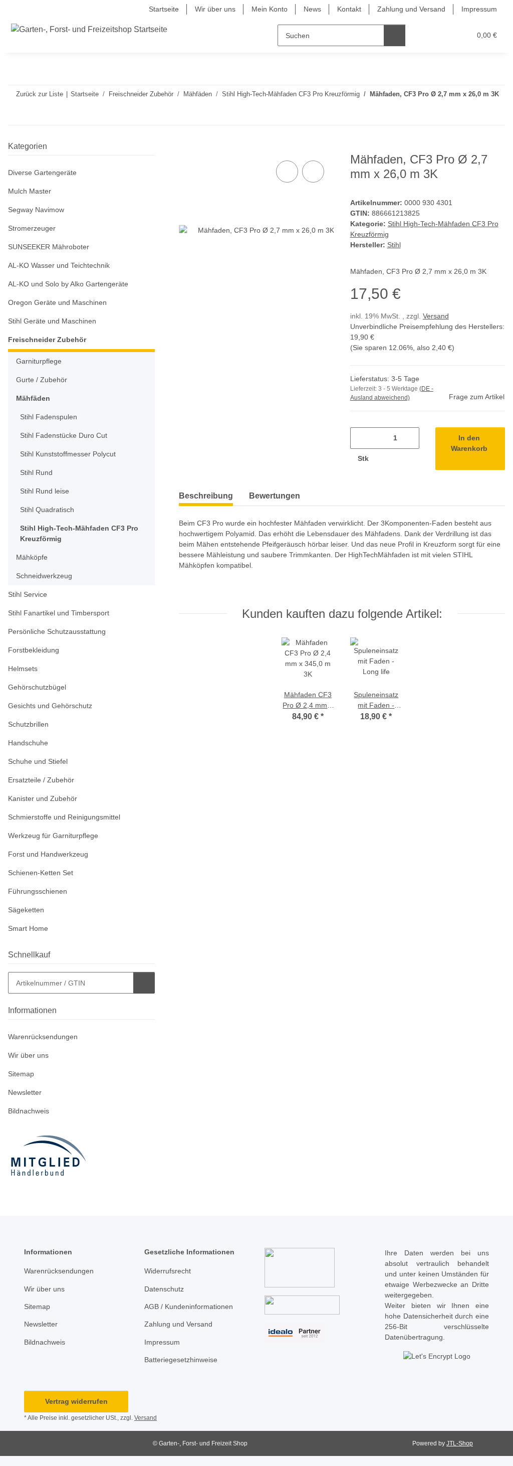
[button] (424, 35)
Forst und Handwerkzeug (48, 854)
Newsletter (25, 1092)
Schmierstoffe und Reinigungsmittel (64, 817)
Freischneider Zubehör (47, 340)
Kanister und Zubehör (42, 798)
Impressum (479, 9)
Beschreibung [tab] (206, 496)
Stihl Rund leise (44, 491)
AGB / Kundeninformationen (188, 1306)
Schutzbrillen (28, 724)
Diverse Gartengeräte (42, 173)
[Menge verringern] (361, 438)
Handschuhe (28, 743)
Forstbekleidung (33, 650)
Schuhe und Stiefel (38, 761)
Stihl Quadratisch (47, 510)
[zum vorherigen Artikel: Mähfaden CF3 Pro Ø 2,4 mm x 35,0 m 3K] (472, 114)
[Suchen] (394, 35)
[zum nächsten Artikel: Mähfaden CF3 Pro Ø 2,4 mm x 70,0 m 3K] (494, 114)
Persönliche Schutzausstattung (57, 631)
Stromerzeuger (32, 228)
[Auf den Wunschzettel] (313, 171)
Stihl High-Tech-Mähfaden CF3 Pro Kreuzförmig (79, 533)
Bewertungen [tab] (274, 496)
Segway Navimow (36, 210)
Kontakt (349, 9)
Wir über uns (215, 9)
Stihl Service (27, 594)
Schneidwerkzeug (44, 576)
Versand (436, 316)
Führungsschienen (37, 891)
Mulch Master (29, 191)
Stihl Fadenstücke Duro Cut (63, 435)
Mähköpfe (32, 557)
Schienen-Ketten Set (40, 873)
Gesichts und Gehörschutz (50, 706)
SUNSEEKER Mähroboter (48, 247)
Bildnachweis (28, 1111)
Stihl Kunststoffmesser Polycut (68, 454)
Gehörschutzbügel (37, 687)
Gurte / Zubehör (41, 380)
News (312, 9)
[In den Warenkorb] (187, 146)
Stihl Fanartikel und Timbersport (58, 613)
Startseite (164, 9)
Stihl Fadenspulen (48, 417)
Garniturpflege (39, 361)
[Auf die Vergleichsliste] (287, 171)
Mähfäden (33, 398)
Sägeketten (26, 910)
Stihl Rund (36, 472)
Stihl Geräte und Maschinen (52, 321)
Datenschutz (164, 1289)
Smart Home (28, 928)
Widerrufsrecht (167, 1271)
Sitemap (21, 1074)
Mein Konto (269, 9)
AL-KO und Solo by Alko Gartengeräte (68, 284)
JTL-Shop (459, 1443)
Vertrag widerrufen (76, 1401)
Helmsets (23, 669)
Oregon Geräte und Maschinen (57, 302)
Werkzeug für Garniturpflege (53, 836)
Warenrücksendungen (43, 1037)
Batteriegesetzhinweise (180, 1360)
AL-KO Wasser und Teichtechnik (59, 265)
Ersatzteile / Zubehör (41, 780)
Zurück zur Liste (39, 94)
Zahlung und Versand (411, 9)
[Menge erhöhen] (386, 458)
